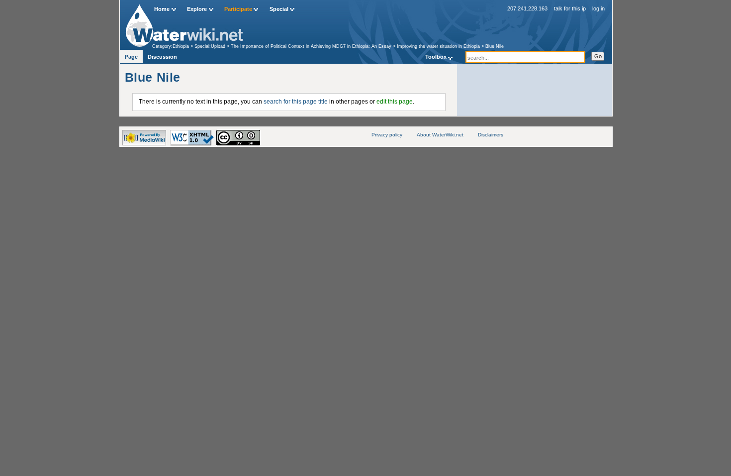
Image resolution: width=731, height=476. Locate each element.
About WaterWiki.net (440, 134)
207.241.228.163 (527, 8)
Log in (598, 8)
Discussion (162, 57)
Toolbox (436, 57)
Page (131, 57)
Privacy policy (386, 134)
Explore (197, 9)
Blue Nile (494, 46)
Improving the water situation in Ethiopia (438, 46)
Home (162, 9)
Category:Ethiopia (170, 46)
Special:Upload (209, 46)
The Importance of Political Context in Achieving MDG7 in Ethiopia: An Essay (311, 46)
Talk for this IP (570, 8)
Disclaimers (490, 134)
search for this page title (296, 101)
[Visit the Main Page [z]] (184, 23)
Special (279, 9)
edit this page (394, 101)
